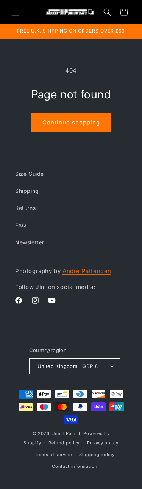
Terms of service (53, 454)
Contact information (74, 466)
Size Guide (29, 174)
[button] (15, 12)
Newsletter (29, 242)
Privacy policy (103, 443)
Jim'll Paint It (67, 433)
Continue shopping (71, 122)
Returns (25, 208)
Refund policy (64, 443)
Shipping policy (97, 454)
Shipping (27, 191)
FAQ (21, 225)
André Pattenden (86, 271)
